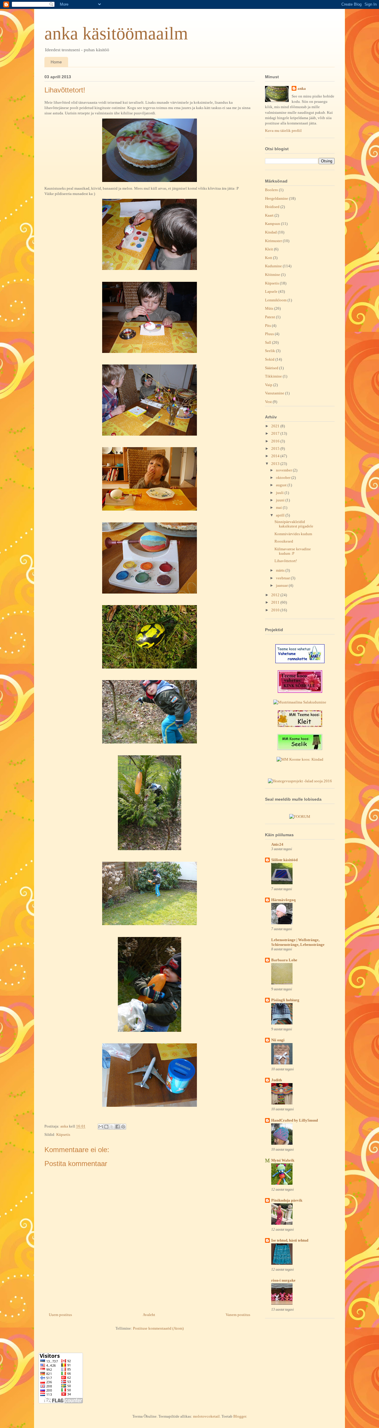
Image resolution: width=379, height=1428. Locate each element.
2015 (275, 448)
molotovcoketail (206, 1416)
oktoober (283, 477)
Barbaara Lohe (284, 960)
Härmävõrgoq (283, 900)
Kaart (269, 215)
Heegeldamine (276, 198)
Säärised (271, 368)
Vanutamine (274, 393)
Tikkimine (273, 376)
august (282, 485)
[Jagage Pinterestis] (123, 1127)
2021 (275, 426)
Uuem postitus (60, 1314)
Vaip (268, 385)
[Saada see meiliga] (101, 1127)
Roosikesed (283, 541)
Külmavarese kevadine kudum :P (292, 551)
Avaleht (149, 1314)
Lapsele (271, 291)
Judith (276, 1080)
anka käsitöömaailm (116, 33)
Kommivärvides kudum (293, 534)
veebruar (283, 578)
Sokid (269, 359)
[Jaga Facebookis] (118, 1127)
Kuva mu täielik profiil (283, 130)
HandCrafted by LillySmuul (294, 1120)
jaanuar (282, 585)
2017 (275, 433)
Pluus (269, 334)
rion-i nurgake (283, 1280)
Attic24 (277, 844)
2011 (275, 602)
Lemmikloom (276, 300)
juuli (280, 492)
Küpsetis (63, 1134)
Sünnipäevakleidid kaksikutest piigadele (293, 524)
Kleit (269, 249)
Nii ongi (278, 1040)
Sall (268, 342)
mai (279, 507)
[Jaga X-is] (112, 1127)
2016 (275, 441)
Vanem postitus (238, 1314)
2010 (275, 610)
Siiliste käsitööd (284, 860)
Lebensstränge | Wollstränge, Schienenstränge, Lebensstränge (298, 942)
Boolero (271, 190)
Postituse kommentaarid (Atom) (158, 1328)
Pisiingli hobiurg (285, 1000)
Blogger (239, 1416)
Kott (268, 257)
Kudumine (273, 266)
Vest (268, 401)
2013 (275, 463)
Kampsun (272, 223)
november (284, 470)
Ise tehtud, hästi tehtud (289, 1240)
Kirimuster (273, 241)
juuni (280, 500)
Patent (270, 317)
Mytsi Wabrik (282, 1160)
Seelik (270, 350)
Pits (268, 325)
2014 (275, 456)
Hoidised (272, 206)
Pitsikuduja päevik (286, 1200)
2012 (275, 595)
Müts (269, 308)
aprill (280, 515)
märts (280, 570)
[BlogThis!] (106, 1127)
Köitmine (272, 274)
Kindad (271, 232)
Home (56, 62)
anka (302, 88)
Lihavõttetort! (285, 561)
